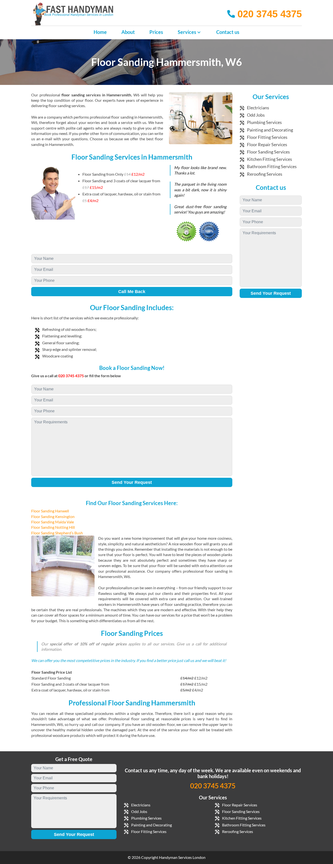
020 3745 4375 (212, 786)
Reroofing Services (264, 174)
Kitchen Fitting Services (269, 159)
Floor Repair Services (267, 144)
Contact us (227, 32)
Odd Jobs (256, 115)
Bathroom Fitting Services (272, 166)
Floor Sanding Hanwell (50, 510)
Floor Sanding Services (268, 151)
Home (100, 32)
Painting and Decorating (270, 129)
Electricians (258, 107)
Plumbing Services (264, 122)
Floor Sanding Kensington (53, 516)
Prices (156, 32)
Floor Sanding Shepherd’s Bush (57, 532)
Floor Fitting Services (267, 137)
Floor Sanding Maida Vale (52, 521)
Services (187, 32)
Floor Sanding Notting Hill (53, 527)
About (128, 32)
